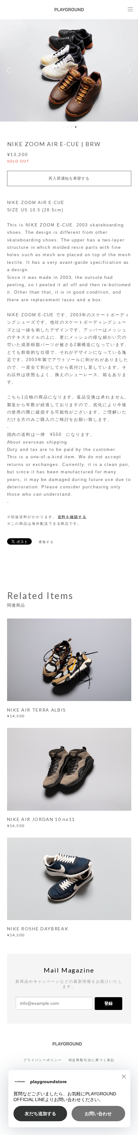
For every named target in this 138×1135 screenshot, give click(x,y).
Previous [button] (9, 70)
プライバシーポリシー (42, 1060)
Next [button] (128, 70)
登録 (108, 1003)
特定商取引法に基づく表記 (92, 1060)
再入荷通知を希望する (68, 178)
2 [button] (67, 127)
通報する (46, 542)
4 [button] (75, 127)
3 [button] (71, 127)
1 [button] (63, 127)
